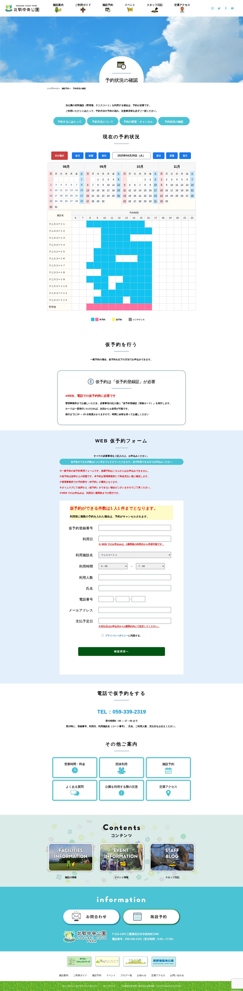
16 (103, 190)
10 (108, 184)
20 (87, 195)
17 (108, 190)
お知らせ (141, 975)
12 (118, 184)
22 (98, 195)
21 (93, 195)
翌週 (172, 155)
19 (118, 190)
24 (108, 195)
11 (113, 184)
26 (118, 195)
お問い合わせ (177, 975)
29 (98, 201)
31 (56, 206)
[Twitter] (219, 8)
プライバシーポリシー (116, 635)
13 (87, 190)
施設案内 (58, 4)
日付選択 (59, 155)
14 (93, 190)
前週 (91, 155)
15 (98, 190)
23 (103, 195)
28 (93, 201)
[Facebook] (225, 8)
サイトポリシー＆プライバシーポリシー (80, 986)
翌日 (158, 155)
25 (113, 195)
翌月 (185, 155)
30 (51, 206)
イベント (130, 4)
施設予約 (107, 4)
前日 (104, 155)
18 (113, 190)
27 (87, 201)
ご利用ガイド (83, 4)
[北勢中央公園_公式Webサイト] (22, 8)
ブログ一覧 (126, 975)
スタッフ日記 (155, 4)
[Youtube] (232, 8)
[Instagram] (212, 8)
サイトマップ (109, 986)
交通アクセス (182, 4)
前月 (77, 155)
